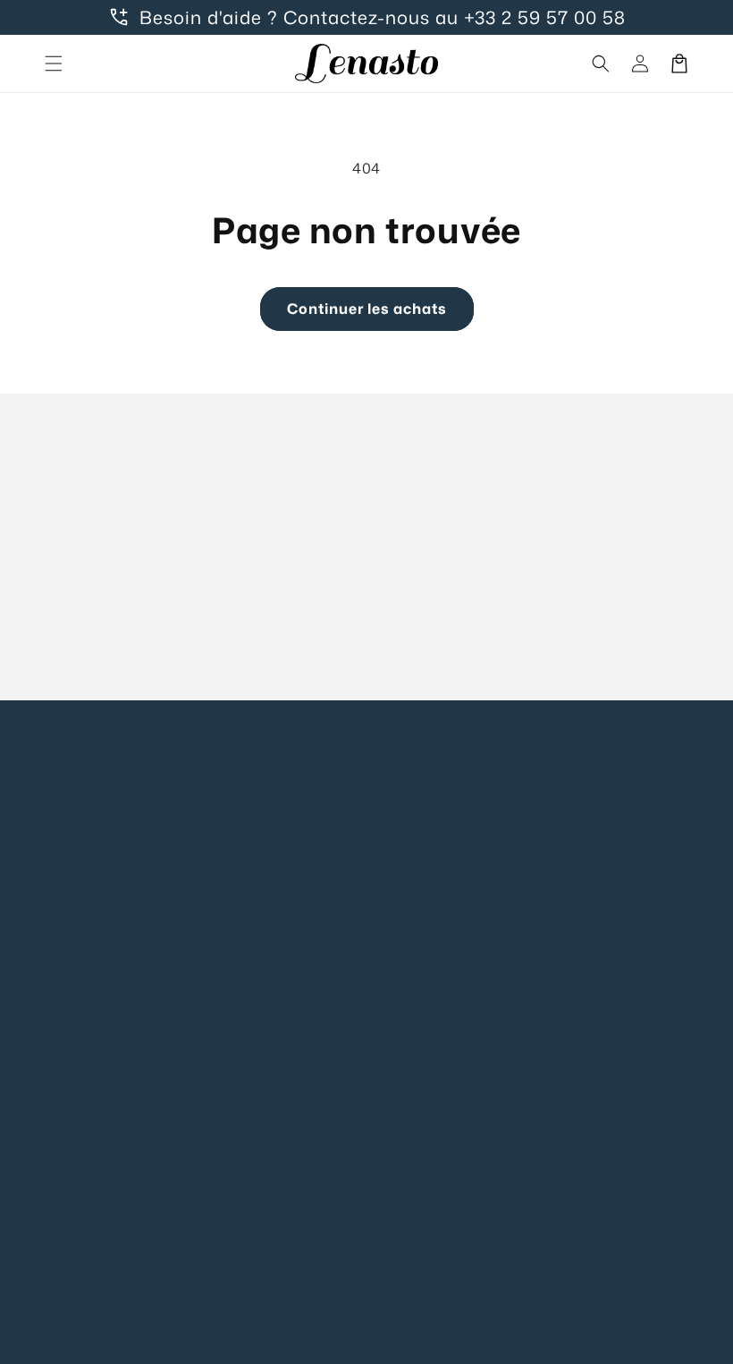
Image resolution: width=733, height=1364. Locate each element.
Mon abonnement (272, 944)
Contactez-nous (267, 782)
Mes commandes (271, 903)
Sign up (367, 631)
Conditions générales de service (427, 993)
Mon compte (256, 863)
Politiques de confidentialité (431, 833)
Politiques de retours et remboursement (436, 1164)
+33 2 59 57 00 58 (545, 17)
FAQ (229, 822)
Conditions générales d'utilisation (422, 1079)
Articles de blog (266, 984)
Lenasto (388, 1337)
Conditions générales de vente (427, 908)
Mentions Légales (442, 782)
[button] (53, 63)
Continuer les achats (367, 308)
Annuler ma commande (253, 1035)
